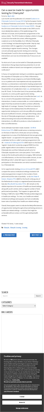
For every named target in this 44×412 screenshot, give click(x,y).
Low (27, 89)
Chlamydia (6, 227)
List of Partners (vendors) (11, 391)
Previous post (10, 235)
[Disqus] (22, 264)
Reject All (22, 402)
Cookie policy (16, 380)
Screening (24, 227)
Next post (35, 235)
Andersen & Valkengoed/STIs (14, 143)
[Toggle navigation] (39, 3)
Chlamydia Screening (15, 227)
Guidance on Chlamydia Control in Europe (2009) (18, 26)
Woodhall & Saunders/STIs (16, 184)
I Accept (22, 397)
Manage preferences (22, 408)
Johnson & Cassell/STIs (28, 169)
